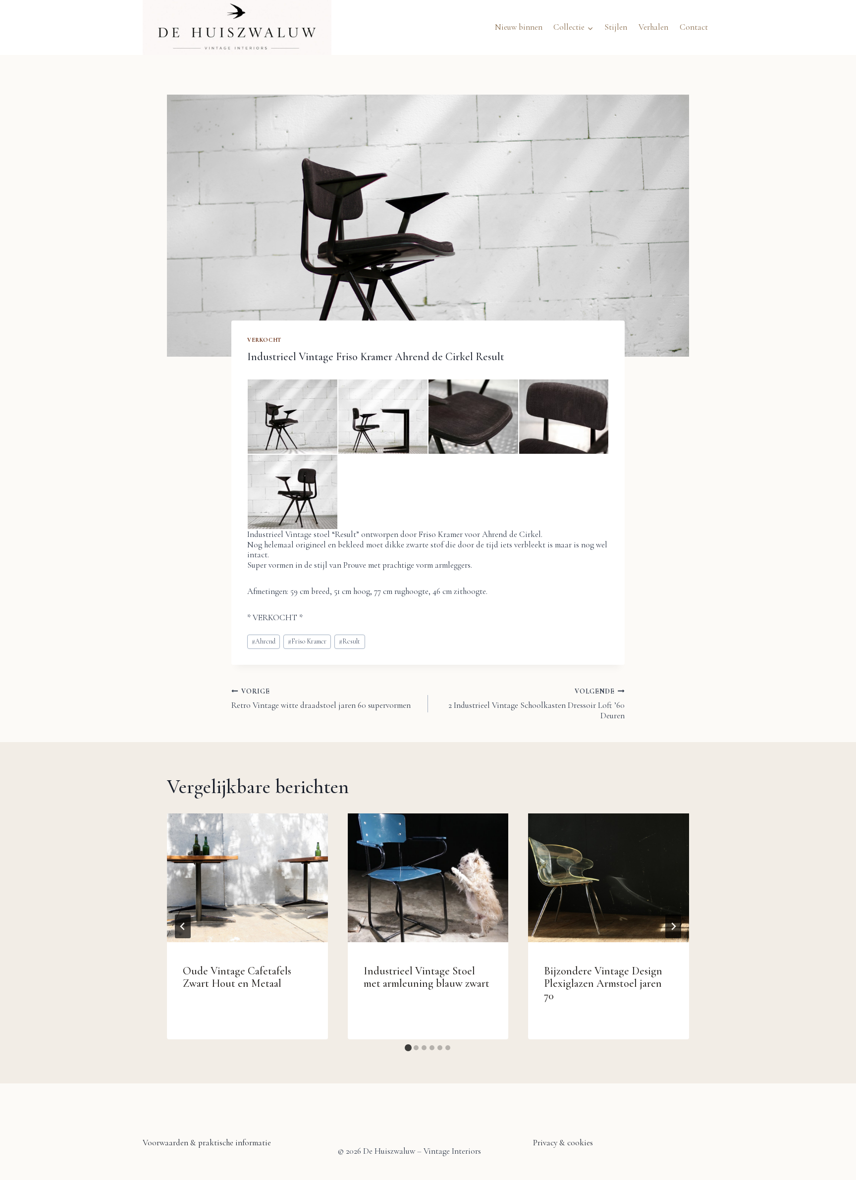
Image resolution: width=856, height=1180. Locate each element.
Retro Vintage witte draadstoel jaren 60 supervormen (321, 698)
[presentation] (247, 877)
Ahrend (263, 641)
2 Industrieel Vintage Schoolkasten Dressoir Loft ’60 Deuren (536, 704)
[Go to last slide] (183, 926)
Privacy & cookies (563, 1142)
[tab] (408, 1047)
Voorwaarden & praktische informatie (207, 1142)
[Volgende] (673, 926)
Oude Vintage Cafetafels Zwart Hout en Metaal (237, 977)
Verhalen (653, 27)
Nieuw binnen (518, 27)
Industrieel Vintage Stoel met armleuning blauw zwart (426, 977)
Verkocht (264, 339)
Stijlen (615, 27)
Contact (694, 27)
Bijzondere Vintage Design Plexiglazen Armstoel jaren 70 (603, 984)
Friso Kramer (307, 641)
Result (349, 641)
